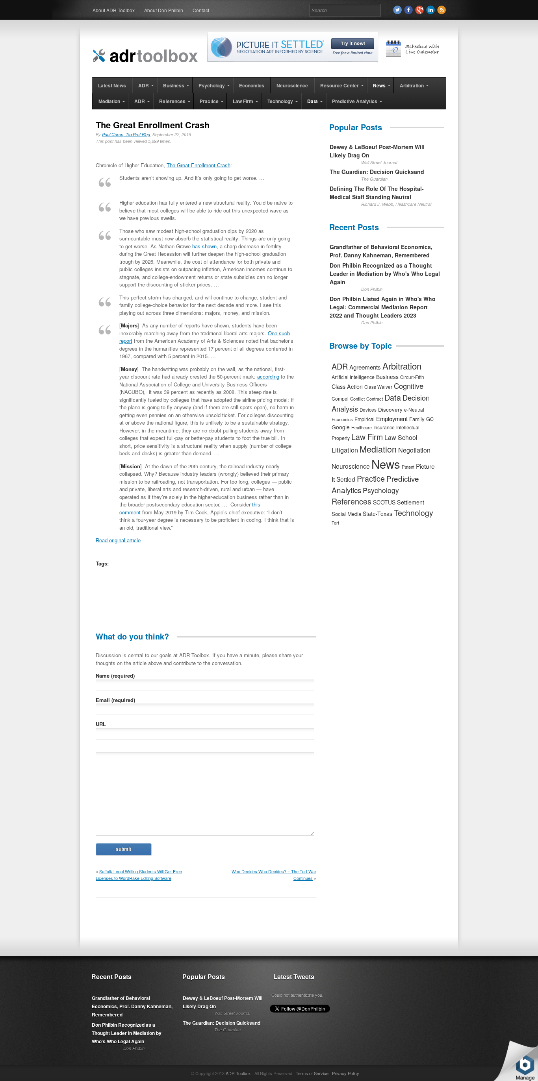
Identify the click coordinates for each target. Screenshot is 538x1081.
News (385, 463)
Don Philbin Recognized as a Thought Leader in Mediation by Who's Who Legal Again (385, 273)
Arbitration (401, 365)
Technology (413, 512)
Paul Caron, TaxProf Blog (126, 134)
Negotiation (414, 450)
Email (115, 700)
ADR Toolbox (238, 1073)
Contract (374, 398)
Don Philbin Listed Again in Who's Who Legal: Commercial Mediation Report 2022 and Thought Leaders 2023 (383, 307)
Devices (368, 410)
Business (387, 377)
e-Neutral (414, 409)
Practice (371, 478)
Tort (335, 523)
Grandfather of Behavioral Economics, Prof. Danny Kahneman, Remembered (381, 251)
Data (392, 397)
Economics (342, 419)
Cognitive (408, 386)
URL (101, 724)
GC (430, 419)
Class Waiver (378, 387)
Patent (408, 467)
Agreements (365, 367)
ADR (340, 366)
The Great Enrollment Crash (198, 165)
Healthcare (361, 427)
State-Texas (377, 513)
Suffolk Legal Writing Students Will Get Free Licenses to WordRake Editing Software (139, 874)
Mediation (378, 449)
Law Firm (367, 436)
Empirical (364, 419)
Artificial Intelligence (353, 377)
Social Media (346, 513)
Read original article (118, 540)
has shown (204, 246)
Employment (392, 418)
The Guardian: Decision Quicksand (377, 172)
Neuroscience (351, 466)
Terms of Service (312, 1073)
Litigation (345, 450)
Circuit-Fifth (412, 377)
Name (115, 675)
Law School (400, 437)
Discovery (390, 409)
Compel (340, 398)
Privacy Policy (345, 1073)
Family (417, 419)
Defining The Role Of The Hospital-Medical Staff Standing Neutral (377, 193)
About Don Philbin (163, 10)
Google (341, 427)
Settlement (410, 502)
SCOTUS (384, 502)
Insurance (384, 427)
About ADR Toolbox (114, 10)
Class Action (347, 386)
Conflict (357, 398)
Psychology (381, 490)
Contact (201, 10)
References (351, 501)
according (268, 376)
